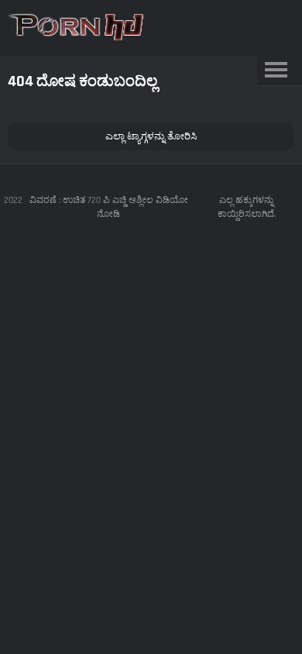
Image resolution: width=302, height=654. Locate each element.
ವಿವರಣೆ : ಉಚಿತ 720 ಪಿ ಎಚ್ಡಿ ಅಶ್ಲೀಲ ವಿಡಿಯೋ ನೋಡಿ (108, 207)
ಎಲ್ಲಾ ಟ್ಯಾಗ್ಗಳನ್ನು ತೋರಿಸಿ (151, 136)
